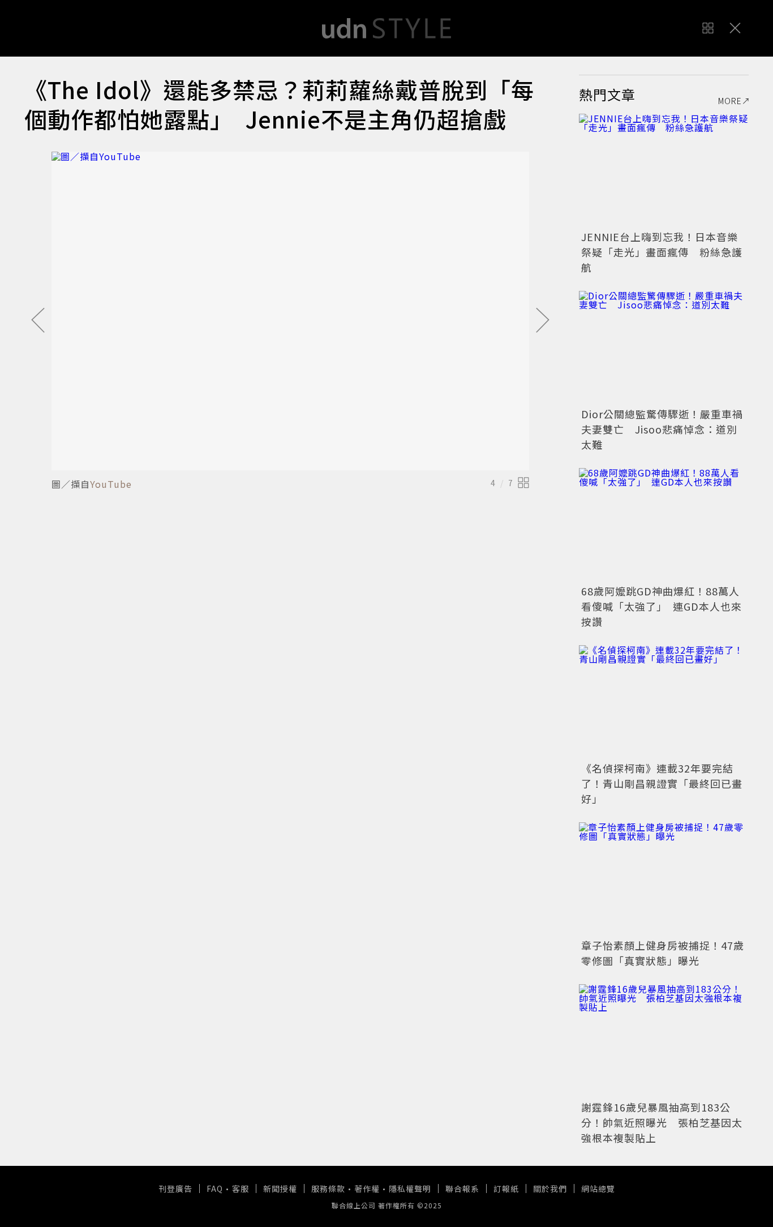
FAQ (215, 1188)
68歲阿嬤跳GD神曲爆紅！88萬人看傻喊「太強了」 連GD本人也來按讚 (661, 606)
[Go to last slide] (37, 320)
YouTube (111, 484)
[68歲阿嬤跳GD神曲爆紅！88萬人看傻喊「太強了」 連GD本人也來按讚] (664, 524)
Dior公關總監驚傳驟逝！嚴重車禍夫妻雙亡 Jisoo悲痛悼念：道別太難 (662, 429)
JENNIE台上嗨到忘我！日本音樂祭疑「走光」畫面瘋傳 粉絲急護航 (661, 251)
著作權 (367, 1188)
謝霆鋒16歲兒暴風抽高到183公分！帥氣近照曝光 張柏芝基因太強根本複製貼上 (661, 1122)
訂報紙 (506, 1188)
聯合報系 (462, 1188)
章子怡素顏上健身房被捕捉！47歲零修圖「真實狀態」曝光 (662, 953)
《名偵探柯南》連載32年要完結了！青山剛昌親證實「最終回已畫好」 (661, 783)
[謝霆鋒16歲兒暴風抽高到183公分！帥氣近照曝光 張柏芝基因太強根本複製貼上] (664, 1040)
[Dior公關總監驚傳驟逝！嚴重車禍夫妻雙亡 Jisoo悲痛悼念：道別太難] (664, 347)
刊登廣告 (175, 1188)
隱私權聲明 (410, 1188)
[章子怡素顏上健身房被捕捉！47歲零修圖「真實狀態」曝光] (664, 879)
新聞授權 (280, 1188)
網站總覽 (598, 1188)
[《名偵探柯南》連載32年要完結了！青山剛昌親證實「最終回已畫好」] (664, 701)
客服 (240, 1188)
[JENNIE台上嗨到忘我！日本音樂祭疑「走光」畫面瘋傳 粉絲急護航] (664, 170)
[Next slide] (542, 320)
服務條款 (328, 1188)
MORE (730, 101)
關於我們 (550, 1188)
